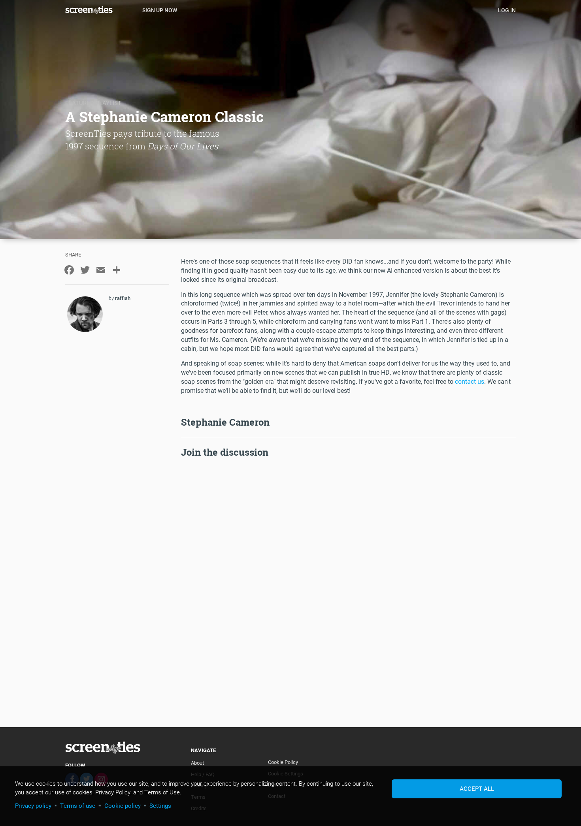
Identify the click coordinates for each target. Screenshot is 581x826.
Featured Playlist (93, 103)
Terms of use (77, 805)
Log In (507, 10)
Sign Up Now (159, 10)
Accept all (477, 788)
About (197, 762)
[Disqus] (348, 559)
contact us (469, 381)
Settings (160, 805)
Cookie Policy (283, 762)
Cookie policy (122, 805)
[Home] (100, 10)
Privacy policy (33, 805)
